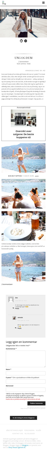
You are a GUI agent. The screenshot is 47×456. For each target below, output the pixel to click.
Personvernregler (28, 408)
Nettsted (9, 386)
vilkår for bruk (36, 408)
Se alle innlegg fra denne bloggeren (23, 418)
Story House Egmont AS (16, 447)
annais (20, 317)
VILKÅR (38, 430)
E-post (22, 377)
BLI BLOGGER (30, 433)
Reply (17, 308)
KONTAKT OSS (17, 433)
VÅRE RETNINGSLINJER (14, 430)
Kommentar (11, 349)
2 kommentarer (23, 61)
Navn (8, 369)
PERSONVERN (29, 430)
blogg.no (25, 445)
